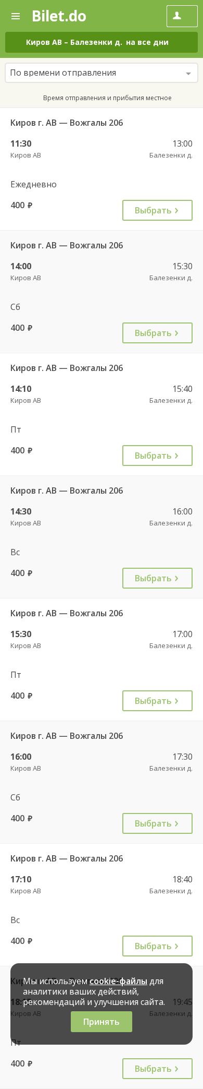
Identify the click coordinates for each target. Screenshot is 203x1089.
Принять (101, 1021)
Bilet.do (58, 16)
